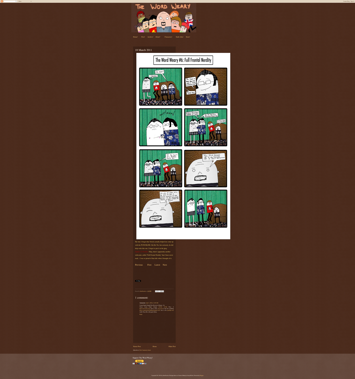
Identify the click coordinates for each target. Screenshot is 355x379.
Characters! (168, 37)
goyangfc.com (170, 310)
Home (155, 346)
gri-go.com (160, 308)
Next (164, 264)
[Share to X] (159, 291)
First (149, 264)
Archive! (150, 37)
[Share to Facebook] (161, 291)
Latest (157, 264)
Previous (139, 264)
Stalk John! (180, 37)
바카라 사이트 (163, 307)
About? (157, 37)
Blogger (201, 375)
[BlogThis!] (158, 291)
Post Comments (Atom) (145, 350)
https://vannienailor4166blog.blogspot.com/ (150, 310)
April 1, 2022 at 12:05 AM (152, 303)
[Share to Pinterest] (163, 291)
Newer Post (137, 346)
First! (143, 37)
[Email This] (156, 291)
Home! (135, 37)
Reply (141, 314)
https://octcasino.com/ (145, 308)
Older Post (172, 346)
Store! (188, 37)
